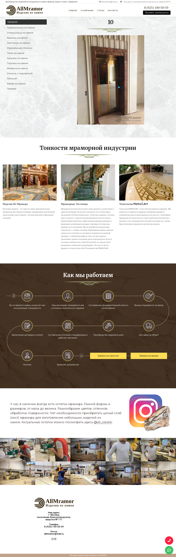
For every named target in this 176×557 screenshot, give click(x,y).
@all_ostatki (103, 422)
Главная (72, 11)
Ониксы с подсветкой (20, 73)
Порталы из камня (17, 63)
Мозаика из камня (17, 68)
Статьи (100, 11)
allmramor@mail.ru (54, 533)
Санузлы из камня (17, 58)
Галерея (11, 88)
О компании (87, 11)
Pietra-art (12, 78)
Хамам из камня (16, 83)
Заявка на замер (148, 355)
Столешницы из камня (20, 32)
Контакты (113, 11)
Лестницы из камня (18, 43)
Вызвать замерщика (156, 12)
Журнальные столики (19, 48)
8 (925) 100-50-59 (156, 7)
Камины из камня (17, 38)
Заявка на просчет (108, 355)
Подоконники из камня (21, 27)
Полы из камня (15, 53)
